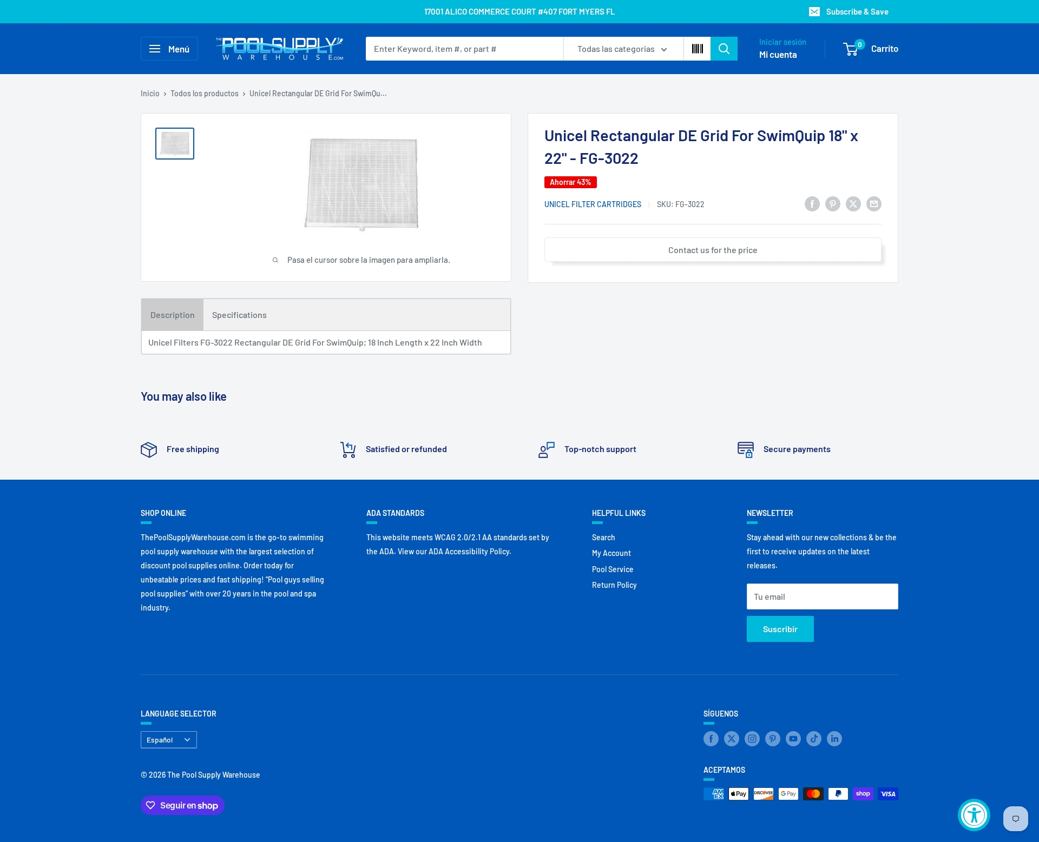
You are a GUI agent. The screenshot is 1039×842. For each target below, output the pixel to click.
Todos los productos (204, 93)
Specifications (239, 314)
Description (172, 314)
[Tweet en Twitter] (853, 203)
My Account (611, 553)
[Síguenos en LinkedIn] (834, 738)
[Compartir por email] (874, 203)
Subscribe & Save (857, 11)
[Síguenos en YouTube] (793, 738)
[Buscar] (724, 49)
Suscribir (780, 629)
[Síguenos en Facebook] (711, 738)
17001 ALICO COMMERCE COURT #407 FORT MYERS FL (519, 11)
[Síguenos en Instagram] (752, 738)
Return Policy (614, 584)
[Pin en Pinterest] (832, 203)
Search (603, 537)
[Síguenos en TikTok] (813, 738)
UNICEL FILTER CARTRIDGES (592, 204)
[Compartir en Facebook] (812, 203)
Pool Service (613, 569)
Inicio (150, 93)
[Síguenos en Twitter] (731, 738)
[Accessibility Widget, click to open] (974, 815)
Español (160, 739)
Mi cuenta (778, 54)
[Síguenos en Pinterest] (772, 738)
